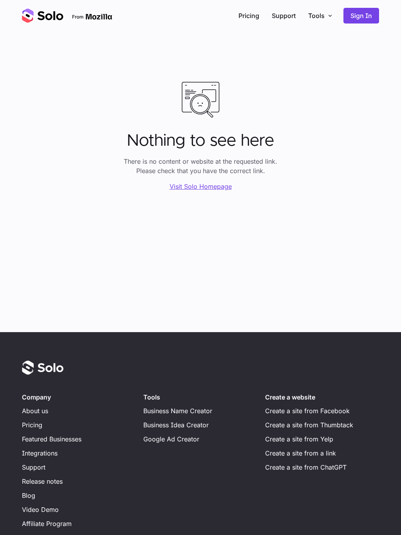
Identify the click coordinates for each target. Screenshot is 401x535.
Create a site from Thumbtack (309, 425)
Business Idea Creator (176, 425)
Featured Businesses (51, 439)
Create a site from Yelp (299, 439)
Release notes (42, 481)
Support (284, 16)
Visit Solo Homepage (201, 186)
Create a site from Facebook (307, 411)
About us (35, 411)
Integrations (40, 453)
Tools (316, 16)
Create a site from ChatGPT (306, 467)
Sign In (361, 16)
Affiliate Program (47, 524)
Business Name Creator (177, 411)
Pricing (248, 16)
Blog (28, 495)
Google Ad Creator (171, 439)
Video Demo (40, 509)
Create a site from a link (300, 453)
